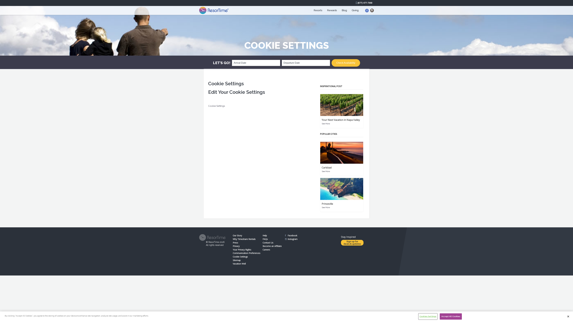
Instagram (293, 239)
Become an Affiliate (272, 246)
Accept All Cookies (450, 316)
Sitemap (237, 260)
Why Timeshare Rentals (244, 239)
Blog (344, 10)
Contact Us (268, 242)
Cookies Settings (427, 316)
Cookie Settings (240, 256)
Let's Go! (221, 63)
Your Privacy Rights (242, 249)
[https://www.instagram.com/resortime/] (372, 10)
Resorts (318, 10)
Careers (266, 249)
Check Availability (345, 63)
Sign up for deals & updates (352, 242)
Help (265, 235)
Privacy (236, 246)
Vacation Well (239, 263)
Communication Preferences (246, 253)
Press (235, 242)
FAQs (265, 239)
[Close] (568, 316)
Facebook (292, 235)
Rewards (332, 10)
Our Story (237, 235)
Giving (355, 10)
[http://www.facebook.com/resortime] (367, 10)
